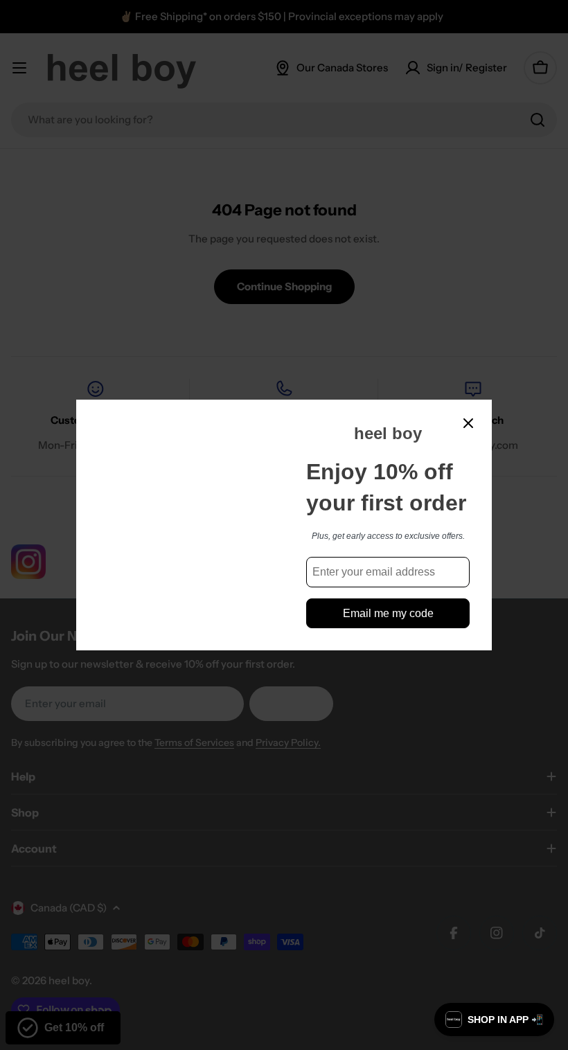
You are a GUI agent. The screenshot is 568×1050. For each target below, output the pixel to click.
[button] (494, 1019)
